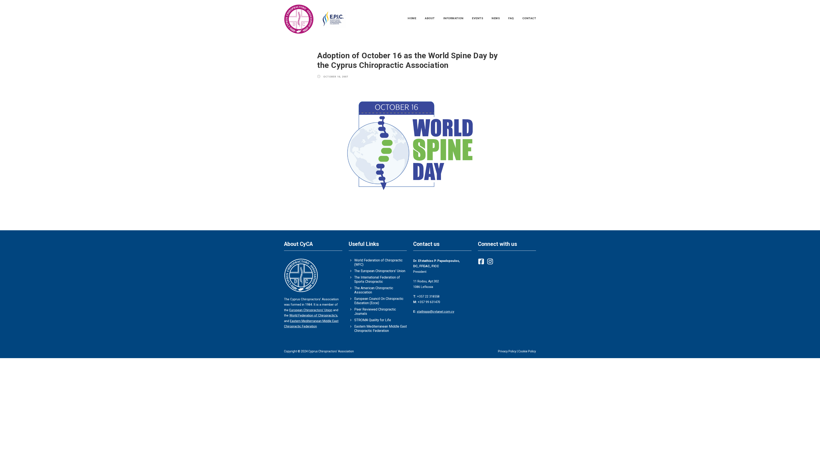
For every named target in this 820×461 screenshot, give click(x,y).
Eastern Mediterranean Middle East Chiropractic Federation (380, 328)
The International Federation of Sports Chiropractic (377, 279)
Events (477, 18)
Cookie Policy (527, 351)
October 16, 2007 (335, 76)
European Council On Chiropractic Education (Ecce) (378, 301)
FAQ (511, 18)
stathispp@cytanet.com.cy (435, 312)
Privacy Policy (507, 351)
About (430, 18)
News (496, 18)
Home (412, 18)
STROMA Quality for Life (372, 320)
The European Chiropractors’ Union (379, 271)
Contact (529, 18)
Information (453, 18)
